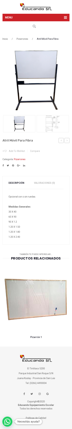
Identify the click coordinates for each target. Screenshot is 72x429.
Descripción (16, 183)
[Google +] (18, 165)
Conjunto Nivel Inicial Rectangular (61, 141)
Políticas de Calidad (36, 418)
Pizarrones (22, 39)
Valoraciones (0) (44, 183)
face (24, 394)
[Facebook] (3, 165)
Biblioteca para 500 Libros (67, 141)
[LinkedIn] (24, 165)
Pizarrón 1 (36, 337)
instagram (40, 394)
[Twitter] (8, 165)
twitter (31, 394)
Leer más (27, 319)
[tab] (18, 183)
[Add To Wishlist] (11, 319)
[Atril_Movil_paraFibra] (53, 123)
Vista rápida (61, 319)
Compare (44, 319)
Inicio (5, 39)
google (47, 394)
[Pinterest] (13, 165)
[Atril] (36, 80)
